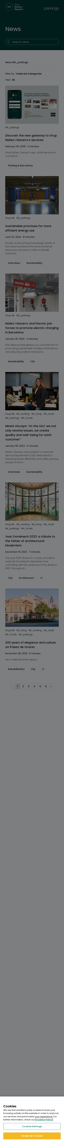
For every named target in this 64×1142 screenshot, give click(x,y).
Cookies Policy (44, 1119)
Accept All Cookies (32, 1135)
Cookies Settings (32, 1126)
